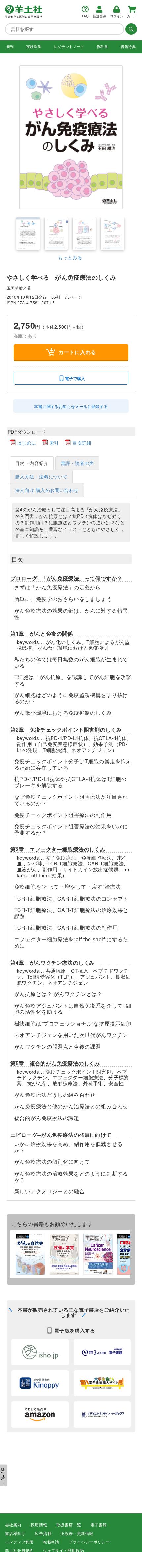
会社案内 (13, 1525)
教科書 (102, 47)
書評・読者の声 (77, 463)
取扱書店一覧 (68, 1525)
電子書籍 (98, 1525)
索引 (54, 442)
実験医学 (34, 47)
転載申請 (51, 1542)
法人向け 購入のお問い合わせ (47, 490)
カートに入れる (77, 352)
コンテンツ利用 (19, 1542)
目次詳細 (81, 442)
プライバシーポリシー (89, 1542)
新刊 (10, 47)
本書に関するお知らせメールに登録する (71, 406)
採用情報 (39, 1525)
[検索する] (130, 29)
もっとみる (70, 257)
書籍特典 (128, 47)
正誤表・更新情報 (76, 1533)
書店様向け (15, 1533)
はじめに (26, 442)
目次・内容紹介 (32, 463)
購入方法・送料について (41, 476)
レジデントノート (69, 47)
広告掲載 (43, 1533)
